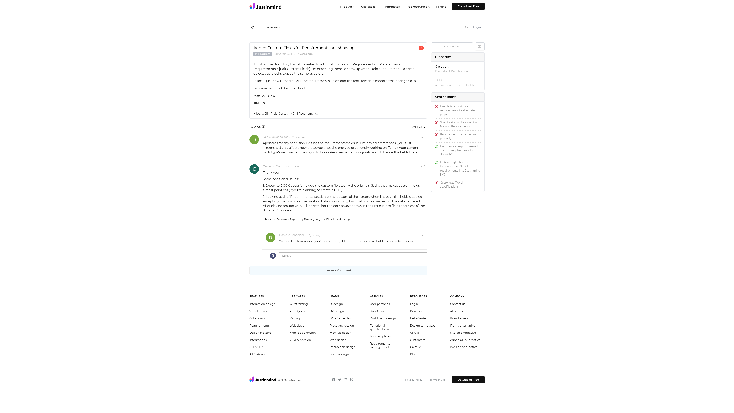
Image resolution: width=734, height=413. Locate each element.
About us (456, 311)
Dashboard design (383, 318)
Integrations (258, 340)
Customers (417, 340)
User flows (377, 311)
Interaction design (262, 304)
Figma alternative (462, 325)
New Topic (274, 27)
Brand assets (459, 318)
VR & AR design (300, 340)
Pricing (441, 6)
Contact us (457, 304)
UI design (336, 304)
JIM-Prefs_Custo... (277, 113)
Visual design (258, 311)
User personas (380, 304)
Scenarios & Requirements (452, 71)
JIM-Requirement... (305, 113)
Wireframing (299, 304)
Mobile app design (303, 332)
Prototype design (342, 325)
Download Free (468, 6)
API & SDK (256, 347)
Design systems (260, 332)
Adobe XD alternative (465, 340)
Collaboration (258, 318)
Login (477, 27)
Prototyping (298, 311)
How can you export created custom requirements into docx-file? (459, 150)
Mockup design (341, 332)
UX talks (415, 347)
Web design (298, 325)
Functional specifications (379, 327)
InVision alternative (463, 347)
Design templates (422, 325)
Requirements (259, 325)
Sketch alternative (463, 332)
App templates (380, 336)
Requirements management (380, 345)
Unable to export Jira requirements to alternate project (457, 110)
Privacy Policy (413, 379)
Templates (392, 6)
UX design (337, 311)
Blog (413, 354)
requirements (444, 85)
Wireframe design (342, 318)
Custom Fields (464, 85)
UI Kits (414, 332)
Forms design (339, 354)
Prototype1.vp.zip (288, 219)
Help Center (418, 318)
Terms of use (437, 379)
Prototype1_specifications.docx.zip (327, 219)
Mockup (295, 318)
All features (257, 354)
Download (417, 311)
